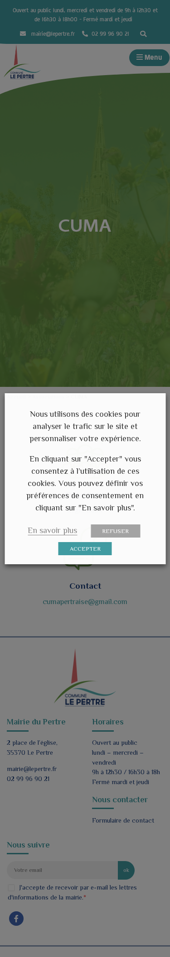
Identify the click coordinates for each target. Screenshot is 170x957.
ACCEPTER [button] (85, 548)
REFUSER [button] (115, 531)
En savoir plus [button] (52, 530)
